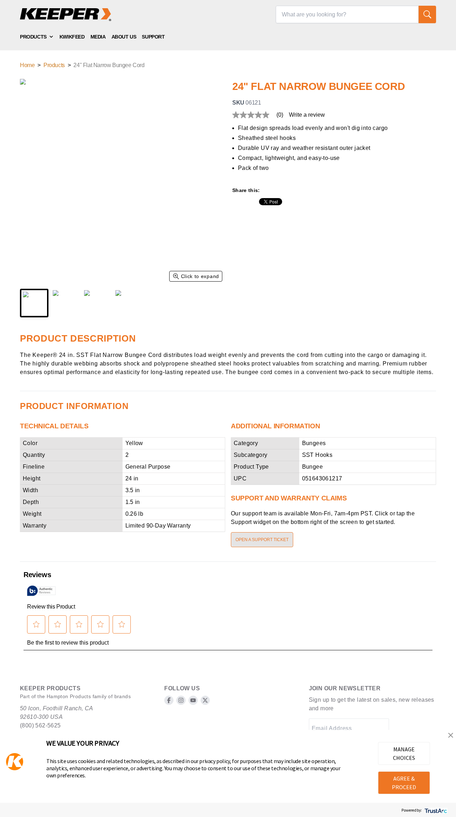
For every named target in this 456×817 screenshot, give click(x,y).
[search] (427, 14)
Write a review (307, 115)
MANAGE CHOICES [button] (404, 753)
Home (27, 65)
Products (33, 37)
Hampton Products (69, 696)
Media (98, 37)
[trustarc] (435, 810)
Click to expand (200, 276)
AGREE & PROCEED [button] (404, 783)
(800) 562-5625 (40, 725)
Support (153, 37)
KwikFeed (72, 37)
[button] (450, 735)
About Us (124, 37)
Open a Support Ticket (262, 539)
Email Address (332, 728)
